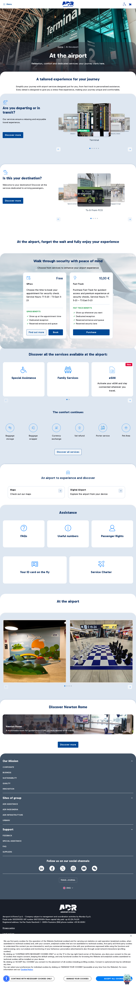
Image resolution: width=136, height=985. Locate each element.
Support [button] (8, 829)
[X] (62, 868)
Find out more (36, 332)
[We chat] (94, 868)
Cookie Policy (27, 969)
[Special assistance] (124, 4)
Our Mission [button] (10, 761)
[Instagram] (73, 868)
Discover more (13, 135)
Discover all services (68, 451)
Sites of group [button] (12, 798)
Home (60, 47)
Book (55, 332)
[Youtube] (84, 868)
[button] (130, 149)
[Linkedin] (41, 868)
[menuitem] (8, 767)
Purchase (91, 332)
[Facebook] (52, 868)
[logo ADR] (68, 4)
